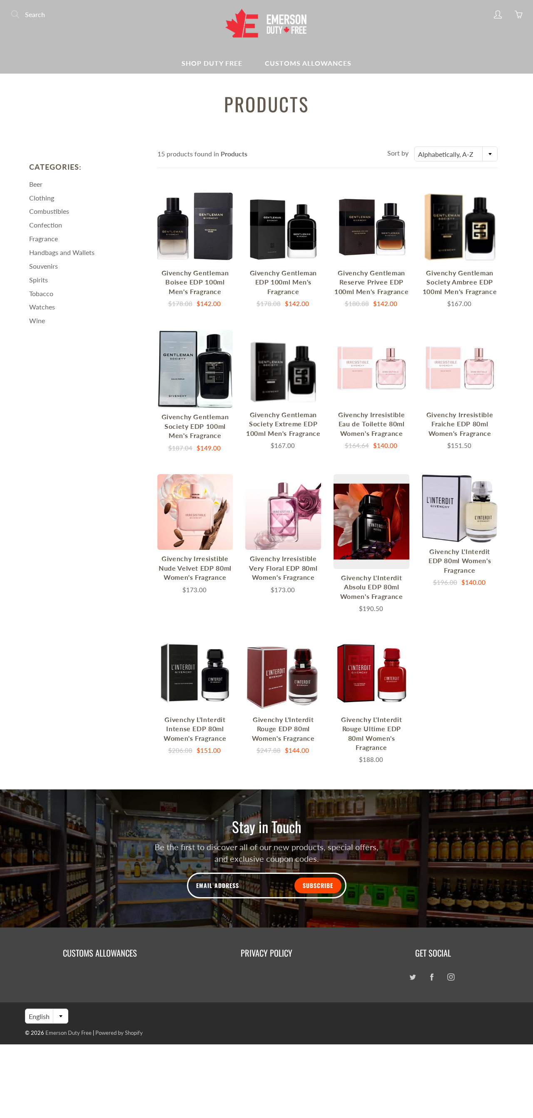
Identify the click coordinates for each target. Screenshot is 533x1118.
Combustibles (49, 211)
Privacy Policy (266, 953)
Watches (42, 307)
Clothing (41, 198)
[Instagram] (450, 977)
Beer (35, 184)
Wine (37, 320)
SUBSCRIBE (318, 885)
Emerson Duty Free (68, 1032)
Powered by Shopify (119, 1032)
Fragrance (43, 238)
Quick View (194, 226)
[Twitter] (412, 977)
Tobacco (41, 293)
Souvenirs (43, 266)
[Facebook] (431, 977)
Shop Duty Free (212, 63)
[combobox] (456, 153)
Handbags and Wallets (62, 252)
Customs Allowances (308, 63)
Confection (45, 225)
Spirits (38, 280)
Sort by (397, 153)
